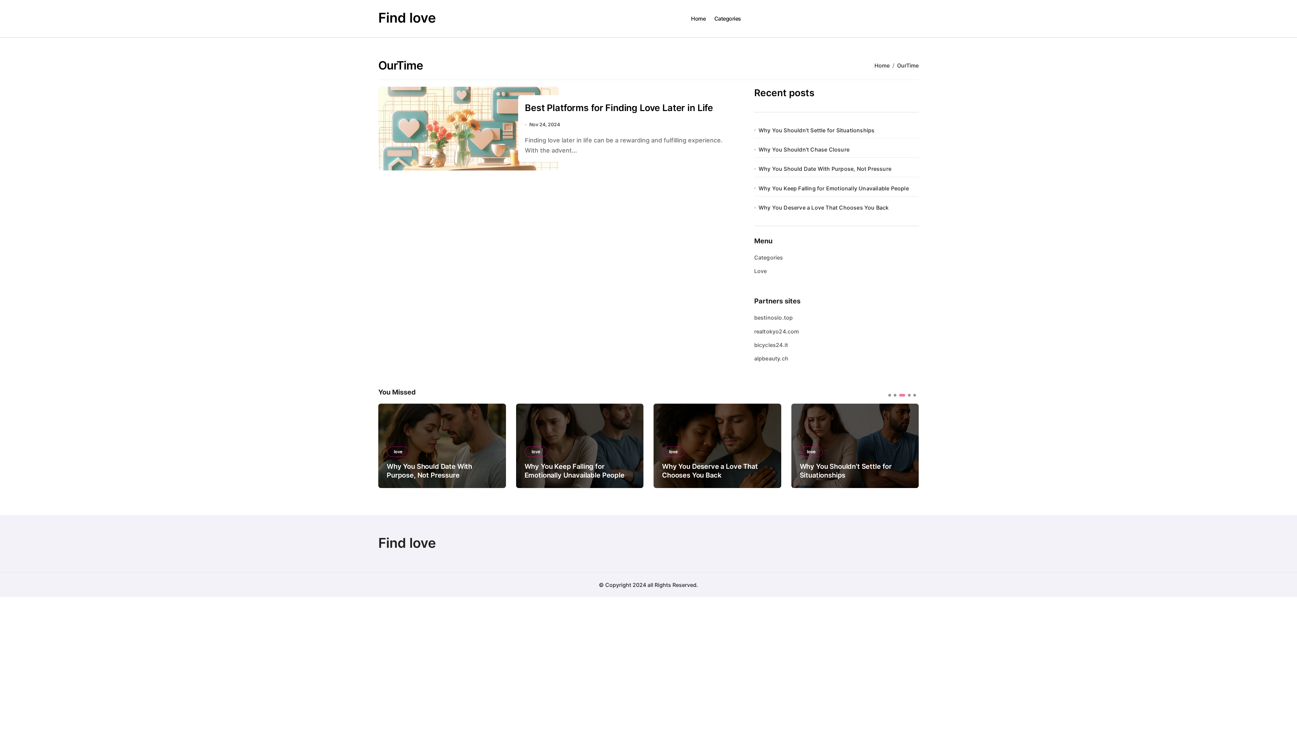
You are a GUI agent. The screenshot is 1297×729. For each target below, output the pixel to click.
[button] (908, 445)
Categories (727, 18)
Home (698, 18)
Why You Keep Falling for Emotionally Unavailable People (834, 188)
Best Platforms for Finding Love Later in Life (619, 107)
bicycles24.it (771, 345)
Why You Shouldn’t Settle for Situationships (817, 130)
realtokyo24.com (776, 331)
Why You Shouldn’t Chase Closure (804, 149)
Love (760, 271)
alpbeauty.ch (771, 358)
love (398, 451)
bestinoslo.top (773, 317)
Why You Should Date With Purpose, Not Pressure (825, 168)
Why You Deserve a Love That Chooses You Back (824, 207)
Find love (407, 17)
